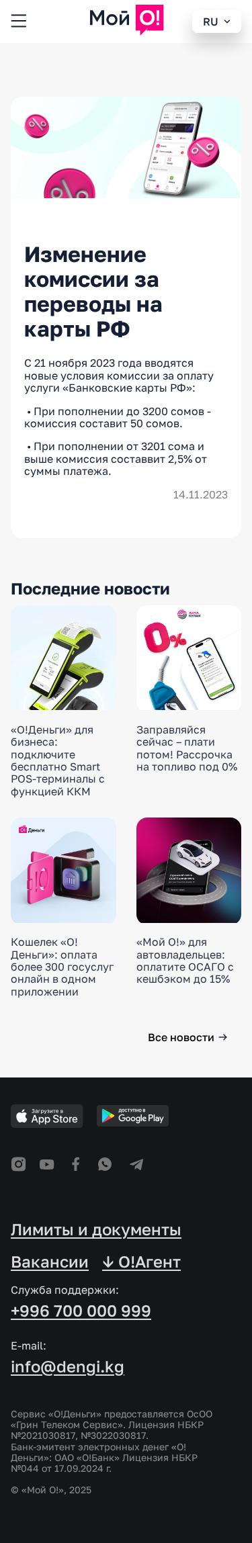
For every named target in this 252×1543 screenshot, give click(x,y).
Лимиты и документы (96, 1229)
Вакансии (50, 1261)
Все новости (181, 1037)
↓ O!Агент (141, 1261)
